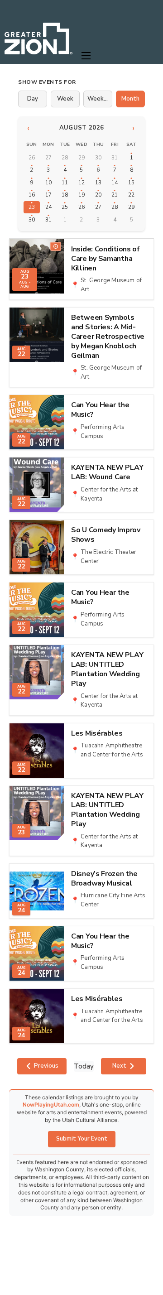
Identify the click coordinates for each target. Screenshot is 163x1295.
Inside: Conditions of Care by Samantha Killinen (105, 259)
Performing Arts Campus (103, 431)
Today (84, 1066)
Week (65, 99)
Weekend (99, 99)
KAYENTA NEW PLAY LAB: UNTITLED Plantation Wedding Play (107, 669)
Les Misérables (97, 733)
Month (130, 99)
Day (32, 99)
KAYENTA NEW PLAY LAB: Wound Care (107, 472)
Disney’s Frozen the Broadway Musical (104, 878)
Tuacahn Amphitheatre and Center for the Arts (112, 750)
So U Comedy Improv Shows (105, 534)
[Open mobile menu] (86, 55)
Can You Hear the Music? (100, 409)
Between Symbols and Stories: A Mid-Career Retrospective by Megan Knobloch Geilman (107, 336)
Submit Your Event (81, 1139)
